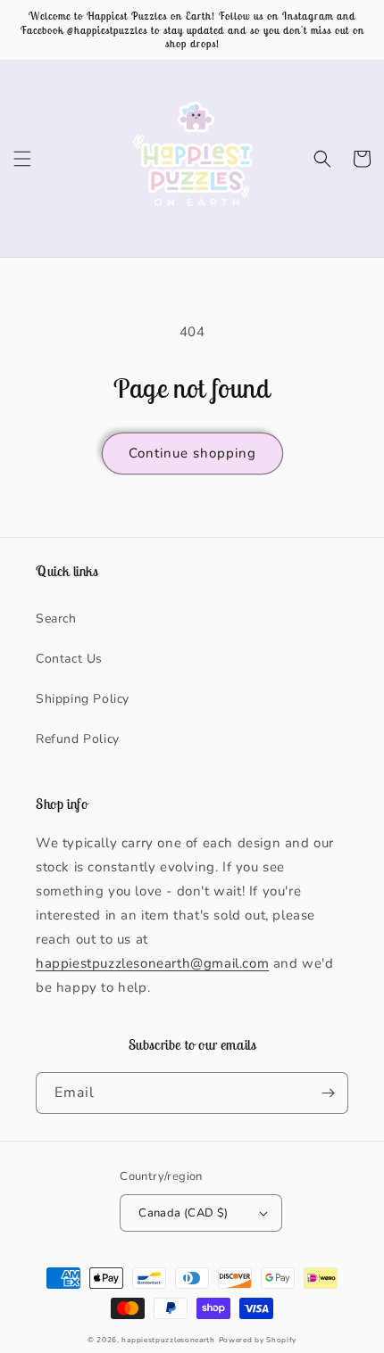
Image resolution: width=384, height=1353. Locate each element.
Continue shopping (192, 453)
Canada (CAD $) (183, 1213)
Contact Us (69, 658)
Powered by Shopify (258, 1340)
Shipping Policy (82, 698)
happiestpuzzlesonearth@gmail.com (152, 963)
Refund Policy (78, 738)
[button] (22, 158)
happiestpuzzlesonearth (167, 1340)
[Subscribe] (327, 1093)
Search (56, 618)
